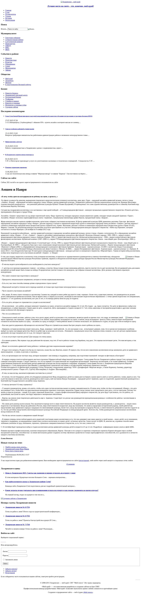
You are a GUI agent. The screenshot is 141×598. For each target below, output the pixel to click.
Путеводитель (10, 14)
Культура (8, 62)
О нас (7, 12)
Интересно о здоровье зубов (15, 105)
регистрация (83, 460)
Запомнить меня (11, 560)
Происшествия (10, 60)
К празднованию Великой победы (18, 85)
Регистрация (10, 573)
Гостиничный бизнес (13, 97)
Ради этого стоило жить (14, 451)
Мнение (8, 83)
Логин (5, 551)
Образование (10, 64)
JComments (70, 464)
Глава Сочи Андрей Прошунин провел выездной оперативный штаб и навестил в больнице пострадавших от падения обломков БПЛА (48, 116)
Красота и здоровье (12, 103)
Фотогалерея (10, 20)
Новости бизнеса (11, 93)
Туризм (8, 16)
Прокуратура (10, 44)
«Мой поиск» (88, 592)
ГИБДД (8, 46)
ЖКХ (7, 50)
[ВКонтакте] (4, 541)
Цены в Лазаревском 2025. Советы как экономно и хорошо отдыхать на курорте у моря (40, 473)
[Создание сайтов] (14, 498)
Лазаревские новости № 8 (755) (17, 507)
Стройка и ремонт (12, 101)
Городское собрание (12, 38)
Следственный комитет (14, 42)
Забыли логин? (11, 571)
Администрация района (14, 40)
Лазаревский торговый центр (16, 95)
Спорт (7, 66)
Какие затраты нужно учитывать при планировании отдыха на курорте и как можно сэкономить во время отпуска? (51, 490)
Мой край (9, 79)
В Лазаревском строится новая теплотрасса (19, 154)
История (8, 18)
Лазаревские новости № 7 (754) (17, 525)
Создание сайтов (11, 107)
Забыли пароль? (11, 569)
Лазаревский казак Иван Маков (17, 449)
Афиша (8, 70)
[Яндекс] (5, 541)
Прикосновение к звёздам (13, 142)
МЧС (7, 48)
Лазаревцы (9, 81)
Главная (8, 10)
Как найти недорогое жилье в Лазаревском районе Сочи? (28, 482)
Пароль (5, 555)
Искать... (4, 29)
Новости (8, 58)
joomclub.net (137, 579)
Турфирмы (9, 99)
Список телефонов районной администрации (19, 129)
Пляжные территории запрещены (16, 167)
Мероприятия (10, 68)
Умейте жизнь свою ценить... (16, 447)
